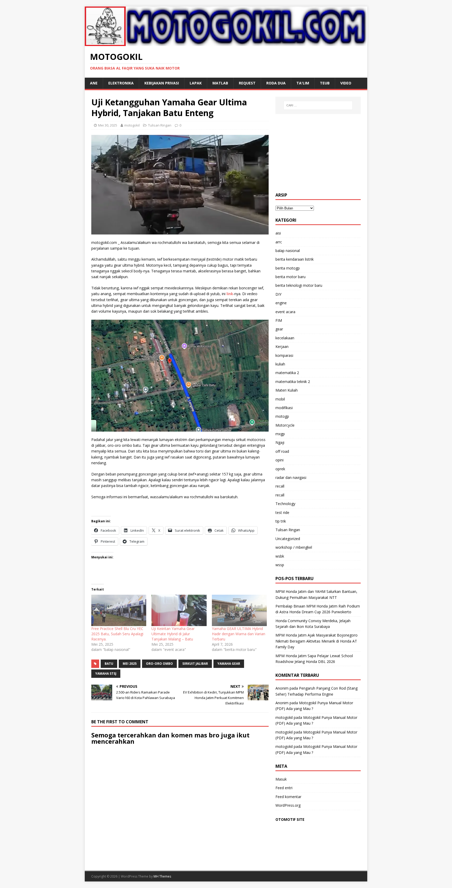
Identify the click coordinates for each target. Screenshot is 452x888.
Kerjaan (282, 346)
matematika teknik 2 (292, 381)
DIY (278, 294)
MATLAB (220, 83)
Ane (94, 83)
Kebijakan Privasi (161, 83)
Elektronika (121, 83)
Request (247, 83)
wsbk (279, 556)
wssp (279, 564)
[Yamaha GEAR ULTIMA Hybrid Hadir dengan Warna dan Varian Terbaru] (239, 610)
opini (279, 459)
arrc (278, 241)
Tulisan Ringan (159, 125)
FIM (278, 320)
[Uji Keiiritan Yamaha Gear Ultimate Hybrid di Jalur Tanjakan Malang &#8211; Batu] (178, 610)
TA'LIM (302, 83)
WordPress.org (288, 805)
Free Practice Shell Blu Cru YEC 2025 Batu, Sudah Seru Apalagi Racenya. (117, 633)
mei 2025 (130, 663)
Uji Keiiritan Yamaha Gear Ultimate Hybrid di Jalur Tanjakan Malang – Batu (173, 633)
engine (281, 302)
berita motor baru (290, 276)
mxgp (280, 433)
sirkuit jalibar (195, 663)
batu (109, 663)
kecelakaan (284, 337)
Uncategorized (287, 538)
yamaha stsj (105, 673)
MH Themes (162, 876)
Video (345, 83)
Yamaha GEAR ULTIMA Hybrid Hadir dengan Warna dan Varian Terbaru (238, 633)
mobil (280, 399)
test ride (282, 512)
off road (282, 451)
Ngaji (279, 442)
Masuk (281, 779)
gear (279, 328)
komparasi (284, 355)
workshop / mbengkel (293, 547)
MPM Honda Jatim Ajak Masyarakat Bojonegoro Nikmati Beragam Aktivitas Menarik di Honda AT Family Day (316, 641)
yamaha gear (228, 663)
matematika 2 (287, 372)
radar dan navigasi (290, 477)
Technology (285, 503)
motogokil (132, 125)
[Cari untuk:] (318, 105)
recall (279, 486)
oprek (280, 468)
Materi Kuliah (286, 390)
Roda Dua (276, 83)
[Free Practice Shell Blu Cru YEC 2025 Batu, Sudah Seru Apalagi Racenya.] (118, 610)
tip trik (280, 521)
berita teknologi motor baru (298, 285)
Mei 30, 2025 (107, 125)
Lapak (196, 83)
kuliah (280, 364)
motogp (282, 416)
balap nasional (287, 250)
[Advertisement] (318, 153)
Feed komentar (288, 796)
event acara (285, 311)
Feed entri (283, 787)
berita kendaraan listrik (294, 259)
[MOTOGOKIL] (226, 42)
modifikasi (284, 407)
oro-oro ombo (159, 663)
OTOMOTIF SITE (289, 819)
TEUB (325, 83)
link (230, 293)
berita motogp (287, 268)
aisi (278, 233)
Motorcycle (285, 425)
